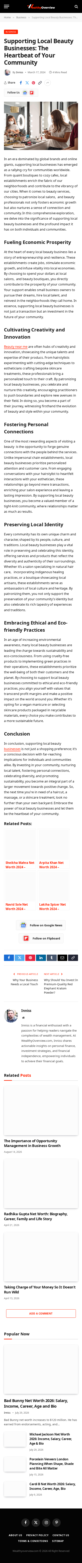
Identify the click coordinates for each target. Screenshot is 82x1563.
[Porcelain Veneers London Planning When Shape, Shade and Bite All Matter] (15, 1464)
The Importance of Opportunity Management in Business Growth (32, 1143)
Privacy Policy (37, 1535)
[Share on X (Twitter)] (27, 83)
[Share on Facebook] (21, 83)
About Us (15, 1535)
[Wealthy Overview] (41, 6)
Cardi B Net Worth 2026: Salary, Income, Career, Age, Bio (52, 1486)
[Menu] (6, 6)
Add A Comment (41, 1313)
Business (11, 31)
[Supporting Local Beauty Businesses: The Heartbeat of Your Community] (41, 126)
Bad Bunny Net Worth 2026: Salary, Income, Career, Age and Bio (36, 1403)
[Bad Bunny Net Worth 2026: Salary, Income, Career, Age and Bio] (41, 1369)
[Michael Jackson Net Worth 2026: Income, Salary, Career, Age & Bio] (15, 1439)
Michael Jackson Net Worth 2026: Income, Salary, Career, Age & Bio (50, 1439)
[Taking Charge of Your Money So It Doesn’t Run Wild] (41, 1256)
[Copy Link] (40, 83)
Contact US (61, 1535)
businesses (12, 749)
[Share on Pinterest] (33, 83)
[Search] (76, 6)
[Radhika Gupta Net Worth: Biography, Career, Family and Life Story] (41, 1183)
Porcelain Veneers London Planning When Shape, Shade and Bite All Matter (51, 1463)
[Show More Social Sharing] (47, 83)
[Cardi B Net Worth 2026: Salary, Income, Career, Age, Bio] (15, 1489)
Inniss (19, 72)
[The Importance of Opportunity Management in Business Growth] (41, 1110)
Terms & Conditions (33, 1541)
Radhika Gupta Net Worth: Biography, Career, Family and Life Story (35, 1216)
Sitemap (58, 1541)
